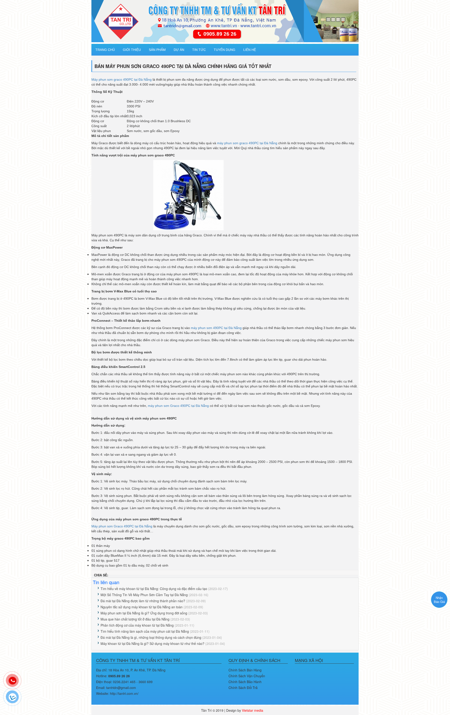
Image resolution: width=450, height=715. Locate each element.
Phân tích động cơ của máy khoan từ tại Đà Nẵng (137, 625)
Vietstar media (252, 710)
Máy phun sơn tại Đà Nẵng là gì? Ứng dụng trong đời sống (144, 613)
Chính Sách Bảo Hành (245, 681)
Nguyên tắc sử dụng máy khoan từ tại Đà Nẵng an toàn (142, 607)
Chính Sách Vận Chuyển (247, 675)
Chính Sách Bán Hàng (245, 670)
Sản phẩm (157, 50)
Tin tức (199, 50)
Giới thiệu (132, 50)
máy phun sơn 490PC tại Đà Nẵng (216, 328)
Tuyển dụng (224, 50)
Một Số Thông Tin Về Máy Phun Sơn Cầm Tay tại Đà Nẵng (144, 594)
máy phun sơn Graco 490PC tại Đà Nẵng (178, 406)
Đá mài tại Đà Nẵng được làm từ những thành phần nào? (143, 600)
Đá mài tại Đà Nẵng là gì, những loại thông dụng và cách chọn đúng (151, 637)
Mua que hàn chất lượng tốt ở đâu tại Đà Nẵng (135, 619)
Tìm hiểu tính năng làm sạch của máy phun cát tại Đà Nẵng (145, 631)
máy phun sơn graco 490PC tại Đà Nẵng (247, 143)
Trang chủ (105, 50)
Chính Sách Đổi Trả (243, 687)
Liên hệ (249, 50)
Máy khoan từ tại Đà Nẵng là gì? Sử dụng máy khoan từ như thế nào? (152, 643)
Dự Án (179, 50)
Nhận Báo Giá (439, 599)
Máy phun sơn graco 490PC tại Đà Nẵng (121, 79)
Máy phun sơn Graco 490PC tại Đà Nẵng (121, 526)
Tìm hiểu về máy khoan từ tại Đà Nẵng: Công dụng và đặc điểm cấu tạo (154, 588)
